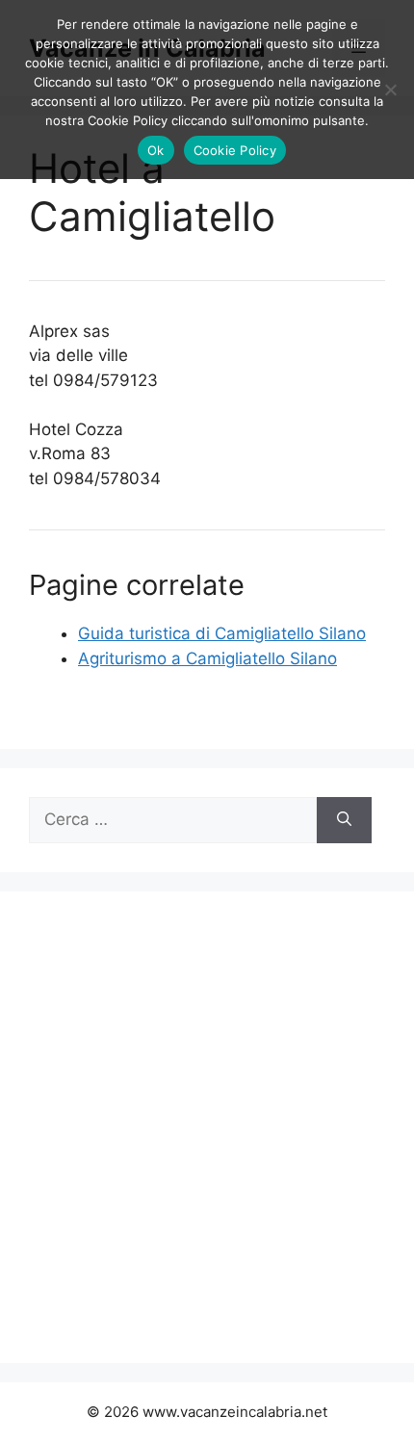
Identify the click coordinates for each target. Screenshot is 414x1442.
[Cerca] (344, 820)
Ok (156, 150)
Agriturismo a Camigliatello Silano (207, 658)
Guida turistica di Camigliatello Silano (222, 633)
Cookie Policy (235, 150)
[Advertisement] (207, 1127)
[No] (390, 89)
